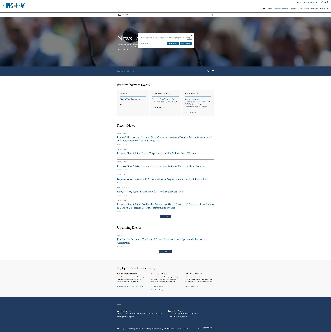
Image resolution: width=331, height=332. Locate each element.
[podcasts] (327, 2)
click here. (189, 38)
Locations (314, 8)
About (262, 8)
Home (119, 15)
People (269, 8)
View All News (165, 217)
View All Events (165, 252)
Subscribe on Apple (123, 286)
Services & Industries (281, 8)
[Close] (192, 35)
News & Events (304, 8)
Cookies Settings (144, 43)
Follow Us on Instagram (158, 290)
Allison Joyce (124, 311)
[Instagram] (117, 328)
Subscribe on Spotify (137, 286)
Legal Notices (171, 329)
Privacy (179, 329)
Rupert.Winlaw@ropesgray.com (177, 317)
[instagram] (322, 2)
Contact (298, 2)
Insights (293, 8)
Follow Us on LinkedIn (158, 286)
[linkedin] (325, 2)
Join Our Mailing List (310, 2)
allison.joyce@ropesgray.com (125, 317)
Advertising (131, 329)
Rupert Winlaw (176, 311)
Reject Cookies (172, 43)
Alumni (138, 329)
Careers (322, 8)
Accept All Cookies (185, 43)
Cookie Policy (146, 329)
